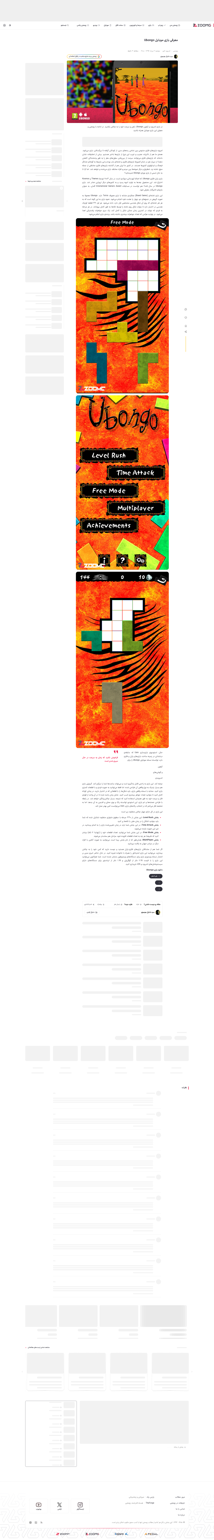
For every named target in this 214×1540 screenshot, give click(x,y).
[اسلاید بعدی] (22, 201)
